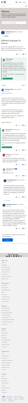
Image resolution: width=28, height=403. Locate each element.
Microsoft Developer (5, 355)
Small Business (4, 346)
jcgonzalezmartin (10, 169)
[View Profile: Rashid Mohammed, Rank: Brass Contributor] (3, 32)
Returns (3, 292)
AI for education (4, 324)
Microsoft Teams (4, 342)
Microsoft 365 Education (6, 315)
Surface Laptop (4, 264)
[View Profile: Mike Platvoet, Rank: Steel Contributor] (3, 130)
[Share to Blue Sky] (16, 256)
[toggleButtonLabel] (26, 6)
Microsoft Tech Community (6, 362)
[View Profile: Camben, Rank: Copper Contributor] (4, 155)
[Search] (16, 2)
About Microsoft (4, 378)
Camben (8, 154)
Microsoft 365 (4, 337)
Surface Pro (4, 262)
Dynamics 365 (4, 335)
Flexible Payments (5, 301)
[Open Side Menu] (2, 2)
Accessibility (4, 390)
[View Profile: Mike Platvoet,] (4, 59)
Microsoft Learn (4, 358)
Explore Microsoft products (6, 276)
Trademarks (10, 399)
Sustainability (4, 392)
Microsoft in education (6, 308)
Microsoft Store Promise (6, 299)
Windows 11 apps (5, 278)
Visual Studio (4, 369)
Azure (3, 353)
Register (20, 2)
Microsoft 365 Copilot (5, 344)
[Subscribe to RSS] (19, 256)
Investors (3, 385)
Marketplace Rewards (5, 367)
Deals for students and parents (7, 321)
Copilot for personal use (6, 271)
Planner (4, 6)
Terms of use (4, 399)
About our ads (4, 400)
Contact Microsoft (9, 397)
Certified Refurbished (5, 296)
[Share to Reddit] (14, 256)
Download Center (5, 287)
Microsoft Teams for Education (7, 312)
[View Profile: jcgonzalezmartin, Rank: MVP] (4, 169)
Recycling (21, 399)
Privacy (15, 397)
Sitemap (3, 397)
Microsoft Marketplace (6, 365)
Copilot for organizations (6, 269)
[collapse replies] (14, 88)
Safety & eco (16, 399)
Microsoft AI (4, 330)
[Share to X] (11, 256)
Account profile (4, 285)
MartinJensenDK (9, 89)
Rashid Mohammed (10, 31)
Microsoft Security (5, 333)
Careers (3, 376)
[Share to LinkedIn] (7, 256)
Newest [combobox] (24, 85)
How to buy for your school (6, 317)
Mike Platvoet (9, 59)
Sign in (7, 240)
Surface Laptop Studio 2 (6, 267)
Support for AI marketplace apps (7, 360)
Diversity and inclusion (6, 387)
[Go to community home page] (5, 2)
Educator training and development (8, 319)
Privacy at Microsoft (5, 383)
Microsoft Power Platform (6, 340)
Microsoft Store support (6, 289)
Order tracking (4, 294)
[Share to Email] (21, 256)
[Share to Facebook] (9, 256)
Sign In (24, 2)
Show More (7, 200)
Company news (4, 380)
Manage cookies (21, 397)
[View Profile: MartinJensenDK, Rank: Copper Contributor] (2, 90)
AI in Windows (4, 274)
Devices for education (5, 310)
